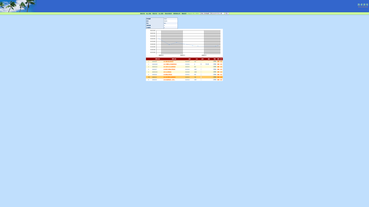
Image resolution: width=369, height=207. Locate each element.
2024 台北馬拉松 (167, 71)
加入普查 (161, 13)
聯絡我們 (184, 13)
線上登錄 (148, 13)
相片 (221, 61)
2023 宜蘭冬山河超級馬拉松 (170, 64)
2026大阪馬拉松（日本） (169, 79)
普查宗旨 (155, 13)
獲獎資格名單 (176, 13)
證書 (218, 61)
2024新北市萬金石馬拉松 (169, 69)
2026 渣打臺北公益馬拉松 (169, 77)
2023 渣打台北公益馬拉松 (169, 66)
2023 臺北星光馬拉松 (168, 61)
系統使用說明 (168, 13)
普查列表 (142, 13)
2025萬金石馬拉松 (167, 74)
